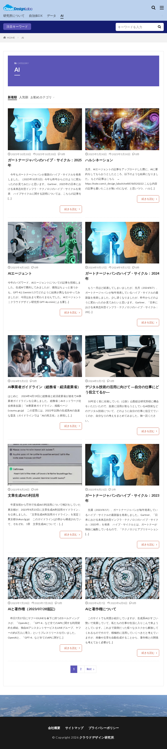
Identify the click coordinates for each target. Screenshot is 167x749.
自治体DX (36, 15)
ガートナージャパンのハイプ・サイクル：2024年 (122, 275)
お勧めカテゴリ (41, 97)
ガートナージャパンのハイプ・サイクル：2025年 (45, 162)
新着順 (12, 97)
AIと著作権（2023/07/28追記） (32, 609)
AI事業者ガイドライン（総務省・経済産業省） (44, 387)
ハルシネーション (99, 160)
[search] (159, 27)
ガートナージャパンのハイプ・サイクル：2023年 (122, 498)
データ (51, 15)
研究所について (14, 15)
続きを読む (70, 209)
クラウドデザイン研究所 (96, 737)
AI (61, 15)
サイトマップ (74, 728)
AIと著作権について (100, 609)
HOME (11, 37)
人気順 (23, 97)
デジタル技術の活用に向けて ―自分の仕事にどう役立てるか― (122, 389)
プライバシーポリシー (104, 728)
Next (89, 669)
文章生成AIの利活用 (23, 495)
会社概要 (54, 728)
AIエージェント (20, 273)
